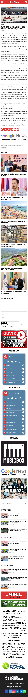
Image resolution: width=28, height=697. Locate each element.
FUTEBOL (21, 623)
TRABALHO (22, 651)
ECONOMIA (7, 620)
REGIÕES (2, 24)
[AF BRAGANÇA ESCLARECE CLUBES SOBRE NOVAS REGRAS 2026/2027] (4, 586)
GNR (3, 626)
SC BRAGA (15, 647)
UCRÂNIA (22, 654)
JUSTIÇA (6, 631)
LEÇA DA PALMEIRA (11, 145)
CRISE (18, 614)
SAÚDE (10, 647)
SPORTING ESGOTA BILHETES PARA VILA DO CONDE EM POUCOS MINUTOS (17, 529)
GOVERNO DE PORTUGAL (11, 625)
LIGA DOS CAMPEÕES (15, 631)
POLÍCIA (5, 635)
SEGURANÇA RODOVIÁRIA (9, 649)
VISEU (16, 657)
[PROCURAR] (25, 503)
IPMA (24, 628)
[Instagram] (14, 691)
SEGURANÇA (22, 647)
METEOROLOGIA (5, 633)
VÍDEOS (20, 657)
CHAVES (18, 611)
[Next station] (8, 361)
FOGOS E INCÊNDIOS (9, 623)
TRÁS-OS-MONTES (11, 654)
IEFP (6, 145)
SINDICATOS (3, 147)
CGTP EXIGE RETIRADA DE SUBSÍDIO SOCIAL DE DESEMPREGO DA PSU (12, 198)
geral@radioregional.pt (14, 687)
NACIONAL (14, 633)
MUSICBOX (14, 437)
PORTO (10, 638)
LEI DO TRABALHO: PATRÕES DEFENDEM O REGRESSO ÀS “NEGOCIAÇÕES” (13, 292)
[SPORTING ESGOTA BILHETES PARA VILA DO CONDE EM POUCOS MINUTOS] (4, 530)
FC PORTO (22, 620)
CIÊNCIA (23, 611)
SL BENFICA (21, 649)
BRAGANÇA (11, 611)
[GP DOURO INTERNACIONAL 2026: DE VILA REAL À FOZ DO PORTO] (4, 523)
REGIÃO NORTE (8, 644)
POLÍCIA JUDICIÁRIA (13, 635)
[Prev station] (16, 361)
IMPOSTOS (5, 628)
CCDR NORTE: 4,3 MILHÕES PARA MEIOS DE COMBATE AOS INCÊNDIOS (13, 175)
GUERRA (24, 625)
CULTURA (23, 614)
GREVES (19, 625)
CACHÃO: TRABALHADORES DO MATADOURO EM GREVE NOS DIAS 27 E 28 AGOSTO (14, 245)
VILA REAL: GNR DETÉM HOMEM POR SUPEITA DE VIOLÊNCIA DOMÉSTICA (16, 557)
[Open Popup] (20, 361)
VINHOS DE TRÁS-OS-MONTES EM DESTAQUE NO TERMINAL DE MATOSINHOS (12, 268)
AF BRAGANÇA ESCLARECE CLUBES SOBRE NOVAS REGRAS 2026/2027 (17, 585)
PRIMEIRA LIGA (13, 640)
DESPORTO (9, 616)
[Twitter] (10, 691)
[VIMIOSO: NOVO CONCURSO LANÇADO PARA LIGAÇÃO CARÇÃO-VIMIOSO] (4, 579)
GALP (2, 145)
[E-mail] (21, 691)
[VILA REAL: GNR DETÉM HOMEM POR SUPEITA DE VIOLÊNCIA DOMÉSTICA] (4, 558)
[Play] (12, 361)
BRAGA (5, 611)
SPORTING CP (7, 652)
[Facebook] (6, 691)
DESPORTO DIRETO (19, 617)
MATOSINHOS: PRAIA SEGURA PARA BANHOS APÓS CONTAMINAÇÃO (13, 221)
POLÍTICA (22, 635)
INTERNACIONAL (15, 628)
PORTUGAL (17, 638)
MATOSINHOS (19, 145)
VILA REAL (10, 657)
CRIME (13, 614)
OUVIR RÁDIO (14, 350)
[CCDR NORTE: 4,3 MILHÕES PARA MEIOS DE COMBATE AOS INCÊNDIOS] (4, 515)
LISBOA (22, 631)
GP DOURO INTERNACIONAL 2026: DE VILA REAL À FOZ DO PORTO (17, 522)
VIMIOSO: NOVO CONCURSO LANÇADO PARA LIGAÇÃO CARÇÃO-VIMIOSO (17, 577)
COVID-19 (6, 614)
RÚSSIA (4, 647)
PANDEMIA (23, 633)
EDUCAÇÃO (15, 620)
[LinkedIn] (17, 691)
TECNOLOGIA (15, 651)
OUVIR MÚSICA (14, 387)
